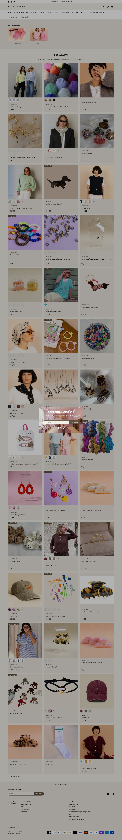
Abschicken (74, 422)
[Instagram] (61, 428)
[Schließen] (81, 410)
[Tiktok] (64, 428)
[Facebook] (58, 428)
